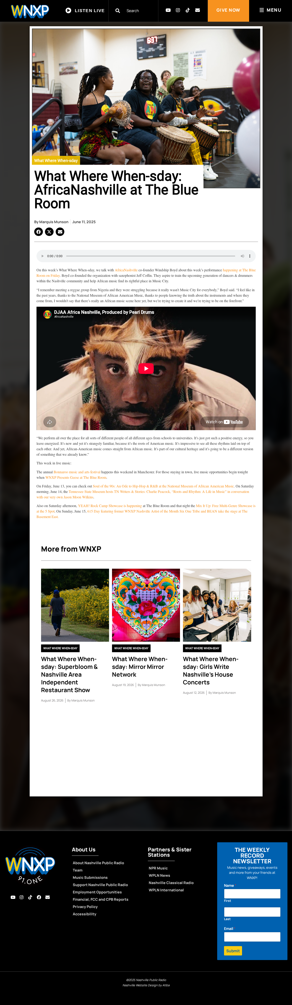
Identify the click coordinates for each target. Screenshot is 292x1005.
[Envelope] (197, 10)
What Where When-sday (56, 160)
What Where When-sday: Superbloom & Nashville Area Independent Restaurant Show (69, 674)
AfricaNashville (126, 269)
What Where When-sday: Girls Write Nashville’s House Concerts (211, 670)
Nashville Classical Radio (171, 882)
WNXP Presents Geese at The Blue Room (75, 477)
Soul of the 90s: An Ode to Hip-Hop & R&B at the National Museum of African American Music (163, 486)
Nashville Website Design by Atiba (146, 985)
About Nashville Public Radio (98, 862)
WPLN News (159, 875)
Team (78, 870)
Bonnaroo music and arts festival (76, 471)
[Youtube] (168, 10)
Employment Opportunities (97, 892)
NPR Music (158, 868)
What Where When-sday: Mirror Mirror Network (140, 666)
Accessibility (84, 913)
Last (227, 919)
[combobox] (136, 10)
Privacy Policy (85, 906)
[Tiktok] (187, 10)
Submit (233, 950)
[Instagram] (177, 10)
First (227, 901)
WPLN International (166, 889)
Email (229, 928)
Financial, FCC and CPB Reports (100, 899)
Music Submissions (90, 877)
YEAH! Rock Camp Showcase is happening (110, 505)
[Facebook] (38, 897)
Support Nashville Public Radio (100, 884)
